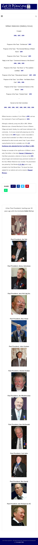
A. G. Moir (21, 164)
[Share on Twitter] (22, 186)
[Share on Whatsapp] (6, 190)
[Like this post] (14, 186)
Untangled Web (20, 542)
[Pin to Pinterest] (27, 186)
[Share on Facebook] (18, 186)
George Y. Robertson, (25, 153)
